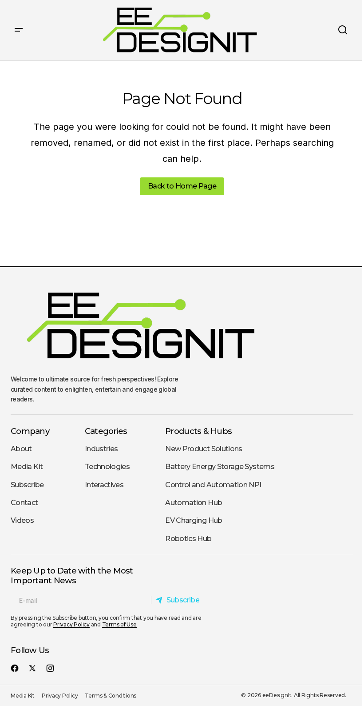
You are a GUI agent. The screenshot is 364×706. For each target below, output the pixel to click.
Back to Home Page (182, 186)
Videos (22, 520)
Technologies (107, 466)
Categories (106, 431)
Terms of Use (119, 624)
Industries (101, 449)
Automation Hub (193, 502)
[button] (18, 30)
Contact (24, 502)
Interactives (104, 485)
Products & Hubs (198, 431)
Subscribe (27, 485)
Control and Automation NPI (213, 485)
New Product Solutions (203, 449)
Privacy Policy (71, 624)
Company (30, 431)
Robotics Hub (188, 538)
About (21, 449)
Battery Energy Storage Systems (219, 466)
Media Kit (27, 466)
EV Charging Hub (193, 520)
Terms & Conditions (110, 695)
